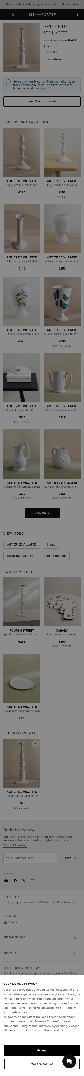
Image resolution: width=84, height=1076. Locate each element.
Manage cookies (42, 1063)
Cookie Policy (18, 1026)
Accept (42, 1050)
